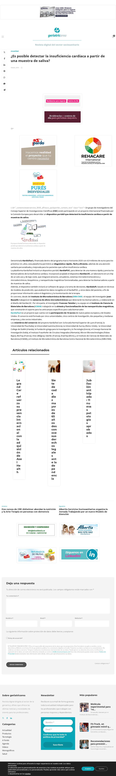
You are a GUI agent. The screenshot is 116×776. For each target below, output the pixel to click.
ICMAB (38, 306)
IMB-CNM (77, 296)
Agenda (5, 743)
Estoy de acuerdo (15, 638)
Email (42, 618)
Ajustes (101, 769)
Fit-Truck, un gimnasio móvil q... (101, 725)
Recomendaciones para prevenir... (100, 742)
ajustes (27, 774)
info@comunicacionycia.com (61, 652)
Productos (6, 733)
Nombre (9, 618)
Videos (5, 747)
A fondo (5, 740)
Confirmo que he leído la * (55, 735)
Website (78, 618)
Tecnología (6, 737)
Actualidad (15, 51)
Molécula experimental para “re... (100, 707)
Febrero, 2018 (15, 67)
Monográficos (8, 750)
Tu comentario (12, 596)
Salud (4, 753)
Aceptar (88, 769)
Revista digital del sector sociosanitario (57, 44)
